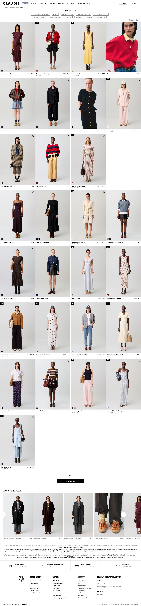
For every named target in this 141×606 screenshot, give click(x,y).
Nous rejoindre (81, 595)
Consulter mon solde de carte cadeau (62, 593)
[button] (25, 3)
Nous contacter (34, 583)
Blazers (89, 17)
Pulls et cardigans (55, 17)
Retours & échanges (58, 583)
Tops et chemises (67, 14)
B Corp (79, 583)
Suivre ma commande (35, 580)
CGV (97, 604)
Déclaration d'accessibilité (84, 588)
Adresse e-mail (101, 583)
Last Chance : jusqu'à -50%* (40, 14)
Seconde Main (81, 590)
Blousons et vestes (101, 14)
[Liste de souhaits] (33, 23)
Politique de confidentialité (105, 604)
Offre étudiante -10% (58, 588)
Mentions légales (134, 604)
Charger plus (70, 481)
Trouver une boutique (83, 598)
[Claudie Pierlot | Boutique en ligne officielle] (11, 3)
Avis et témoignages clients (59, 598)
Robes (55, 14)
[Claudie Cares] (21, 579)
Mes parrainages (57, 595)
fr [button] (129, 3)
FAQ (31, 585)
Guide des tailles (34, 588)
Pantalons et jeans (84, 14)
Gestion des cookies (124, 604)
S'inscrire (121, 583)
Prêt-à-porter (15, 7)
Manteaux (79, 17)
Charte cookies (115, 604)
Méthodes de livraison (58, 580)
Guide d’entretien (34, 590)
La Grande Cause (82, 580)
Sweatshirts (101, 17)
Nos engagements (82, 585)
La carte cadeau (57, 590)
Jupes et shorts (39, 17)
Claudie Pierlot (7, 7)
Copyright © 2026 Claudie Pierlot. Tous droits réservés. (15, 604)
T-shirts (68, 17)
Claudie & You (56, 585)
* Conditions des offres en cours (38, 593)
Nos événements (82, 593)
